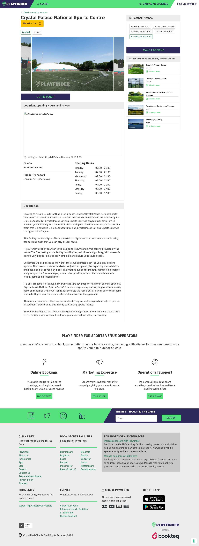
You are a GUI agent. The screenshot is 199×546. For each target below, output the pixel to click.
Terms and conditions (30, 476)
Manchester (66, 465)
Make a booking (153, 50)
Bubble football (68, 516)
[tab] (72, 105)
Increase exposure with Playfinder (121, 440)
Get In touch (45, 96)
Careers (23, 469)
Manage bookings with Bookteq (120, 455)
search (44, 3)
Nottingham (87, 465)
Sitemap (23, 483)
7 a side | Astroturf (164, 31)
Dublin (84, 455)
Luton (84, 462)
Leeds (63, 458)
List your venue (187, 4)
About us (23, 455)
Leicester (86, 458)
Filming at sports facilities (74, 509)
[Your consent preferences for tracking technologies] (194, 541)
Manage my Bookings (155, 3)
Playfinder (24, 451)
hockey (37, 32)
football (26, 32)
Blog (21, 465)
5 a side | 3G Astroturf (141, 31)
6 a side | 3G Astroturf (141, 36)
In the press (25, 458)
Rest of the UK (68, 469)
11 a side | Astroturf (140, 26)
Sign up (171, 417)
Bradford (85, 451)
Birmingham (66, 451)
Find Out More (44, 396)
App (21, 462)
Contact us (24, 472)
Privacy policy (26, 479)
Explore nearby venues (35, 12)
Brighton (64, 455)
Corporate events (69, 505)
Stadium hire (66, 512)
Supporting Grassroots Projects (35, 505)
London (64, 462)
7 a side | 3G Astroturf (163, 26)
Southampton (88, 469)
